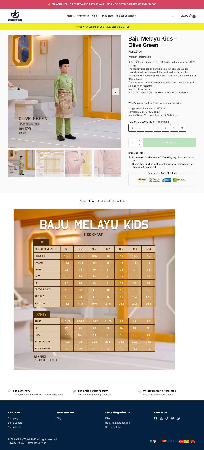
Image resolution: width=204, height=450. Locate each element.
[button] (187, 16)
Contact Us (14, 427)
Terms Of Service (36, 442)
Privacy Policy (16, 442)
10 (174, 128)
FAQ (107, 418)
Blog (59, 418)
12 (182, 128)
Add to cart (170, 142)
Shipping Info (113, 427)
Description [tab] (87, 201)
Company (13, 418)
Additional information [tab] (111, 201)
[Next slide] (115, 91)
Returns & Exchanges (117, 422)
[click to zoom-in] (64, 91)
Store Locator (15, 422)
